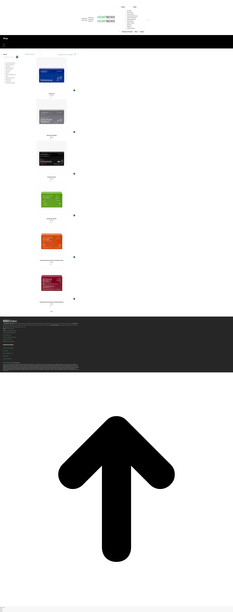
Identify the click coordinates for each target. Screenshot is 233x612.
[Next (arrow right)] (1, 610)
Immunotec (63, 325)
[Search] (17, 57)
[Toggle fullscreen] (3, 607)
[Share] (1, 607)
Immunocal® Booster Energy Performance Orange (51, 260)
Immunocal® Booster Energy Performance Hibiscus (52, 302)
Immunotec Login (7, 335)
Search (5, 54)
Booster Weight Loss (8, 353)
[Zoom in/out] (4, 607)
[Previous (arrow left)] (0, 610)
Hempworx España (7, 358)
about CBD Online (19, 326)
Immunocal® (51, 93)
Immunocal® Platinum (52, 135)
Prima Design (17, 362)
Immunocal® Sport (51, 177)
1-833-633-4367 (82, 1)
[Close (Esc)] (0, 607)
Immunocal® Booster (51, 218)
